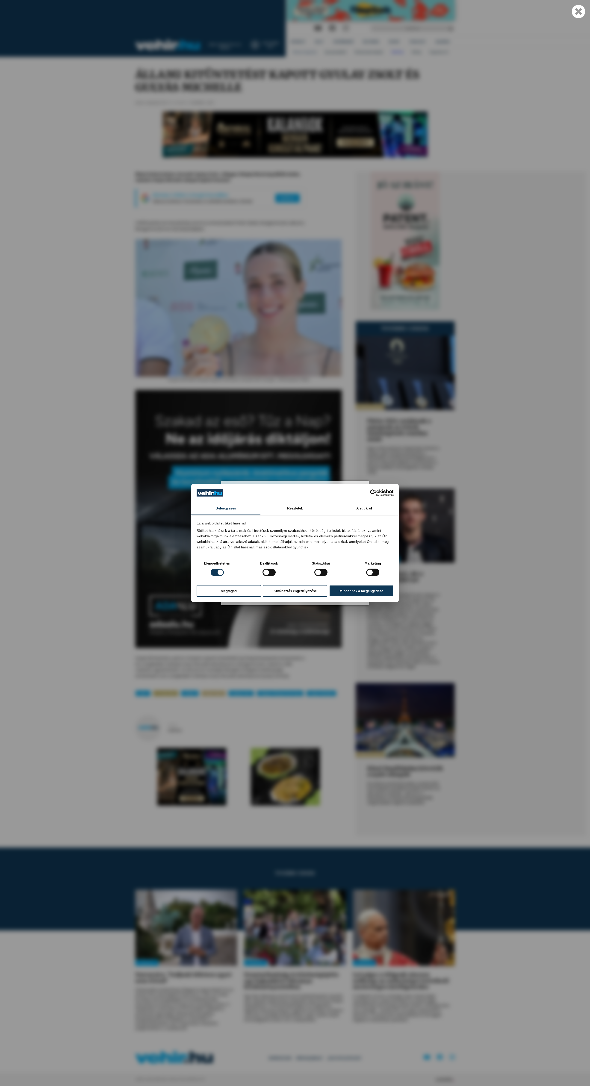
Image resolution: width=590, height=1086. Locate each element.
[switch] (269, 572)
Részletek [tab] (295, 508)
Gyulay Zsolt (241, 693)
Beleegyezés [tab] (225, 508)
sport (143, 693)
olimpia (189, 693)
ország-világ (166, 693)
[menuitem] (298, 41)
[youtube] (318, 28)
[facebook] (332, 28)
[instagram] (346, 28)
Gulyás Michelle (321, 693)
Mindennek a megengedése (361, 591)
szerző (172, 725)
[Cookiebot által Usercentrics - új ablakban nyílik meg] (373, 492)
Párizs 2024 (213, 693)
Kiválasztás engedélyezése (295, 591)
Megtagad (229, 591)
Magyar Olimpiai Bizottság (280, 693)
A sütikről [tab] (364, 508)
